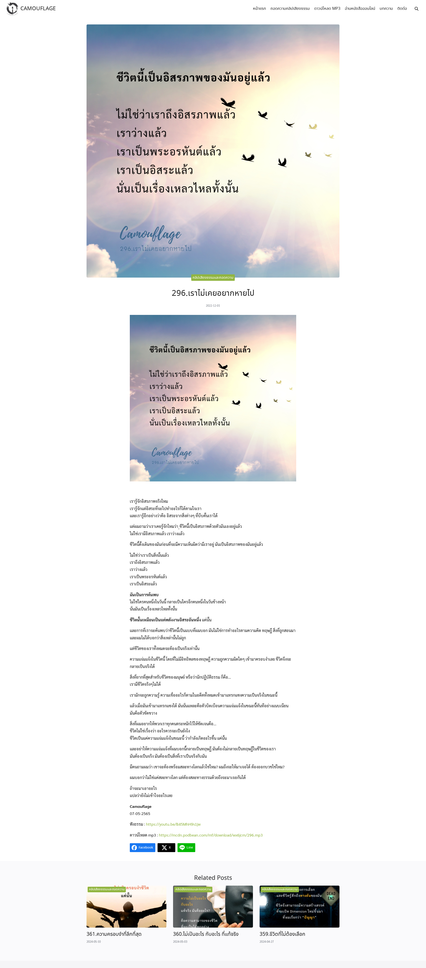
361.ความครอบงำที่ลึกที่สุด (114, 934)
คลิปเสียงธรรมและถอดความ (213, 277)
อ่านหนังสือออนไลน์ (360, 9)
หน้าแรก (259, 9)
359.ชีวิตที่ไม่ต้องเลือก (282, 934)
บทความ (386, 9)
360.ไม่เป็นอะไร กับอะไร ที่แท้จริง (206, 934)
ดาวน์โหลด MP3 (327, 9)
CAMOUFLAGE (38, 9)
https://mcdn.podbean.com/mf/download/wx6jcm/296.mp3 (211, 834)
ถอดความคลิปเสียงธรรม (290, 9)
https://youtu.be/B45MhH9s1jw (173, 824)
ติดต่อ (402, 9)
